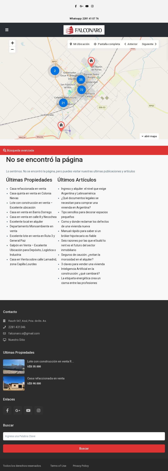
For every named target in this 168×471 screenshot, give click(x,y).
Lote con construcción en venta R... (50, 361)
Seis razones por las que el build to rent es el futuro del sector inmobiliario (83, 245)
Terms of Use (58, 465)
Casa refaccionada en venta (28, 188)
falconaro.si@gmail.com (24, 333)
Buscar (84, 448)
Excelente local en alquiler (26, 221)
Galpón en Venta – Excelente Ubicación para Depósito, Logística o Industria (33, 250)
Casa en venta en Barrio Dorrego (31, 212)
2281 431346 (16, 327)
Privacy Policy (81, 465)
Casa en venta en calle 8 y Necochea (33, 217)
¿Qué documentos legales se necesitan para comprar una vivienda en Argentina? (80, 202)
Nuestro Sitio (16, 339)
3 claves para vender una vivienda (83, 264)
